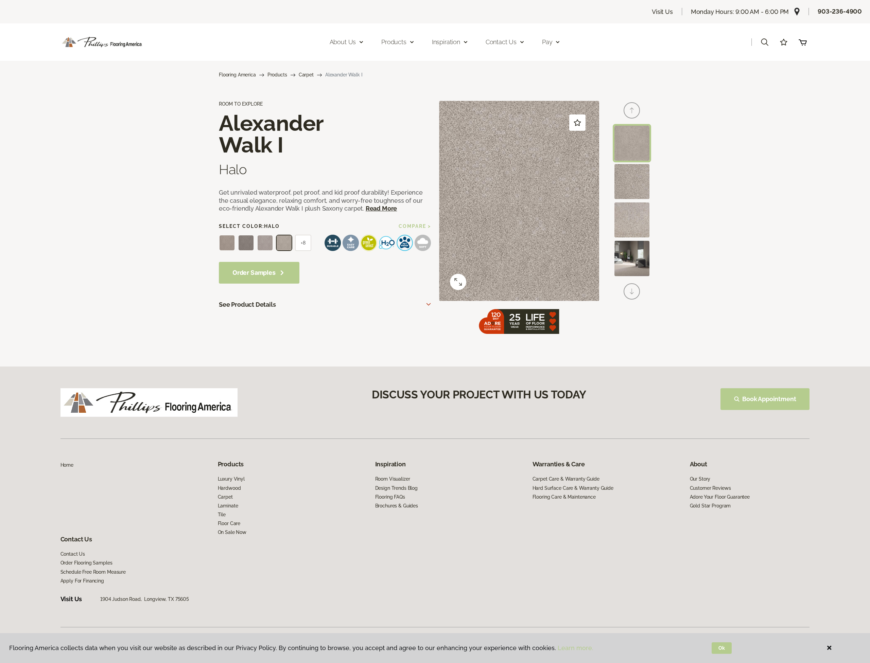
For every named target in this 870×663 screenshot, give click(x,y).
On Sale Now (232, 532)
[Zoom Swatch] (458, 282)
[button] (764, 42)
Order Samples (254, 272)
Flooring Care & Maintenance (564, 497)
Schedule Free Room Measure (93, 572)
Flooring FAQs (390, 497)
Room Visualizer (392, 479)
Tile (222, 514)
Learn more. (575, 647)
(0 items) (803, 42)
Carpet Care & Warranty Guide (566, 479)
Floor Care (229, 523)
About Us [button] (343, 42)
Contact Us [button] (501, 42)
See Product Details (247, 304)
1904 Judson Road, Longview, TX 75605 (144, 599)
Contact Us (72, 554)
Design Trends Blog (396, 488)
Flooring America (237, 74)
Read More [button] (381, 208)
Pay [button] (547, 42)
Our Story (700, 479)
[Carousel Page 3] (632, 220)
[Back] (632, 110)
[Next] (632, 291)
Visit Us (662, 11)
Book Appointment (769, 398)
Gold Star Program (710, 505)
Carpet (306, 74)
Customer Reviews (710, 488)
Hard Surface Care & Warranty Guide (573, 488)
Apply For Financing (82, 581)
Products (277, 74)
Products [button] (393, 42)
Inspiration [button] (446, 42)
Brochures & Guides (396, 505)
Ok (721, 648)
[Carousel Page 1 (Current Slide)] (632, 143)
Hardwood (229, 488)
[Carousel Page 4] (632, 258)
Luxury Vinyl (231, 479)
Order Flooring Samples (86, 563)
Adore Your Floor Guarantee (720, 497)
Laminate (228, 505)
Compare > (415, 226)
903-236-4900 (840, 11)
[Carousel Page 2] (632, 181)
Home (66, 465)
